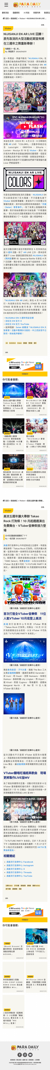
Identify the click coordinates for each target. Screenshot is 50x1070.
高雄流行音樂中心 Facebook (20, 862)
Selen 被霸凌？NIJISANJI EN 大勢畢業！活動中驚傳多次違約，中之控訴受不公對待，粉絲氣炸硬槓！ (25, 330)
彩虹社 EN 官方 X (14, 321)
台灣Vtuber (9, 885)
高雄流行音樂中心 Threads (19, 872)
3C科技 (26, 13)
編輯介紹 (25, 1060)
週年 (10, 252)
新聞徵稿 (31, 1060)
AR (45, 64)
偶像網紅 (14, 18)
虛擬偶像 (12, 673)
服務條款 (12, 1060)
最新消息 (5, 13)
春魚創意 (12, 669)
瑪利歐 (9, 258)
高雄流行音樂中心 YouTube (19, 876)
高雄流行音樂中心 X (16, 869)
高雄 (6, 545)
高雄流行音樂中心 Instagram (20, 865)
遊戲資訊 (16, 13)
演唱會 (25, 343)
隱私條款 (18, 1060)
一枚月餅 (11, 539)
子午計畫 (22, 669)
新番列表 (36, 13)
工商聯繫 (37, 1060)
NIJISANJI (34, 58)
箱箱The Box (36, 885)
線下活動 (8, 889)
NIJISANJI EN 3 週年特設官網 (20, 318)
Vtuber (22, 18)
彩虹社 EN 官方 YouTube (17, 324)
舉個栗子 (11, 52)
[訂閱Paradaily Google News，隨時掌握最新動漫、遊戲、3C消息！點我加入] (25, 370)
